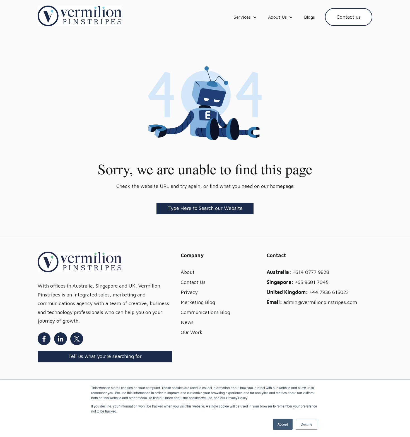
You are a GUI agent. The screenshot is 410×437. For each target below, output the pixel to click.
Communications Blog (205, 312)
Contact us (349, 17)
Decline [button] (306, 424)
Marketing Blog (198, 302)
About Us (277, 16)
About (187, 272)
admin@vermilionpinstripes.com (320, 302)
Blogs (309, 16)
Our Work (191, 332)
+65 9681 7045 (312, 282)
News (187, 322)
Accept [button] (283, 424)
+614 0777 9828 (311, 272)
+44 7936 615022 (329, 292)
